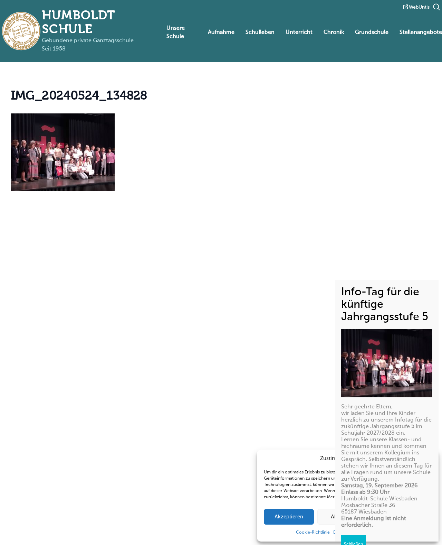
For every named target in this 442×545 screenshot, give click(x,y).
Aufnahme (221, 32)
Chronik (334, 32)
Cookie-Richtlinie (313, 532)
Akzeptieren (289, 516)
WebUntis (419, 7)
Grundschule (371, 32)
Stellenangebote (421, 32)
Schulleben (260, 32)
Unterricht (299, 32)
